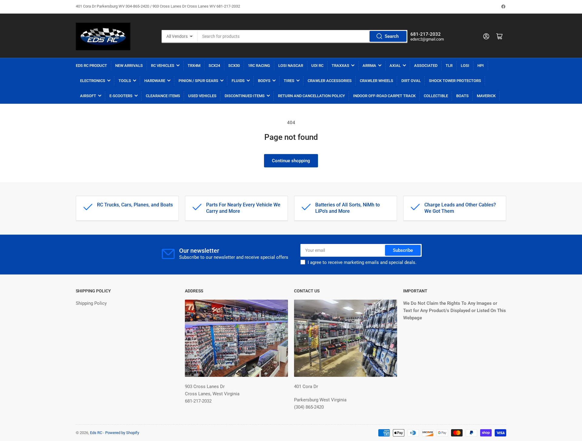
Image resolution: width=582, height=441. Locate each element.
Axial (395, 65)
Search (392, 36)
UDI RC (317, 65)
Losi (465, 65)
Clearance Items (163, 96)
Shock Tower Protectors (455, 80)
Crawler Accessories (330, 80)
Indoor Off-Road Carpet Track (384, 96)
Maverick (486, 96)
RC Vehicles (162, 65)
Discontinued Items (245, 96)
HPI (480, 65)
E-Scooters (120, 96)
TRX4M (194, 65)
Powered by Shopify (122, 432)
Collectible (436, 96)
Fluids (238, 80)
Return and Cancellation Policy (311, 96)
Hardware (154, 80)
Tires (289, 80)
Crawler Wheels (376, 80)
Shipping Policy (91, 303)
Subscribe (403, 250)
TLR (449, 65)
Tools (125, 80)
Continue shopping (291, 160)
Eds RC (96, 432)
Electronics (92, 80)
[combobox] (302, 36)
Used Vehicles (202, 96)
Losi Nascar (290, 65)
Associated (425, 65)
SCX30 (234, 65)
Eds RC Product (91, 65)
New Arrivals (129, 65)
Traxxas (340, 65)
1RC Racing (259, 65)
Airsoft (88, 96)
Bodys (264, 80)
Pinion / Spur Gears (198, 80)
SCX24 (214, 65)
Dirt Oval (411, 80)
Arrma (369, 65)
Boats (462, 96)
